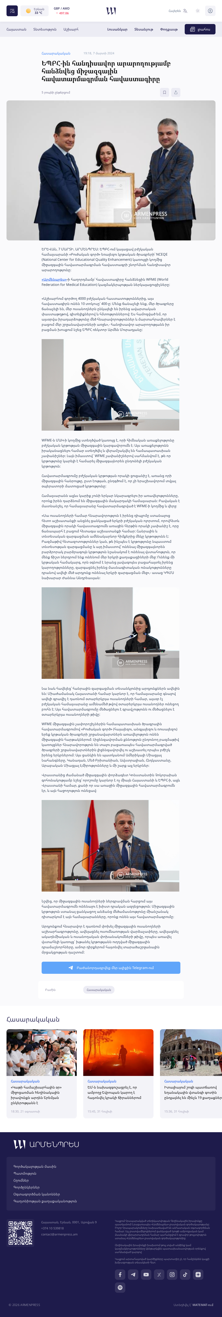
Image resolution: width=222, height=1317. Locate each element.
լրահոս (204, 29)
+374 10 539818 (52, 1228)
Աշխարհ (71, 29)
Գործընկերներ (26, 1187)
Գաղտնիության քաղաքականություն (45, 1201)
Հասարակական (99, 990)
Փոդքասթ (169, 29)
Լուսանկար (117, 29)
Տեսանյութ (143, 29)
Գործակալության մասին (34, 1166)
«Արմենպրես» (54, 279)
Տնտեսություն (45, 29)
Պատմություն (24, 1173)
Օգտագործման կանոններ (36, 1194)
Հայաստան (16, 29)
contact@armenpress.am (59, 1234)
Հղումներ (21, 1180)
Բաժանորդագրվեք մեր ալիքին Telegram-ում (115, 967)
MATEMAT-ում (203, 1305)
